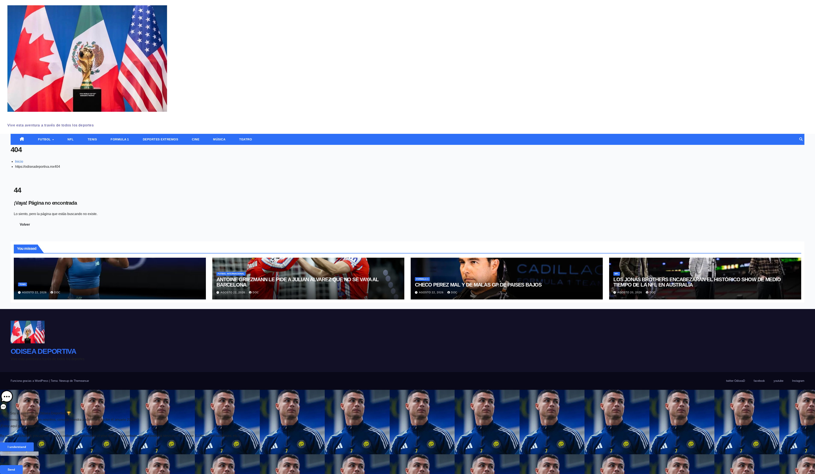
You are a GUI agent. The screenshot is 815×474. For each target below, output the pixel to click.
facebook (759, 380)
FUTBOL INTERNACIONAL (231, 274)
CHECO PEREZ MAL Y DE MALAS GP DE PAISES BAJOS (478, 285)
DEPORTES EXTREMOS (160, 139)
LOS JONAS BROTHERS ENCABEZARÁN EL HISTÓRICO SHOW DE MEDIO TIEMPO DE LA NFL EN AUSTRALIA (697, 282)
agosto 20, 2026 (630, 292)
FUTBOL (45, 139)
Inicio (19, 161)
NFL (70, 139)
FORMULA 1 (120, 139)
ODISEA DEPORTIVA (40, 116)
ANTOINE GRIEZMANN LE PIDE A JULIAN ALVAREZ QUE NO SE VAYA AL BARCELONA (297, 282)
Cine (195, 139)
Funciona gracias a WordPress (30, 380)
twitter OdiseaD (735, 380)
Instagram (798, 380)
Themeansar (81, 380)
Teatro (245, 139)
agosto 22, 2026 (35, 292)
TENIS (92, 139)
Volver (25, 224)
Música (219, 139)
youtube (778, 380)
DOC (57, 292)
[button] (801, 139)
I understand (17, 447)
